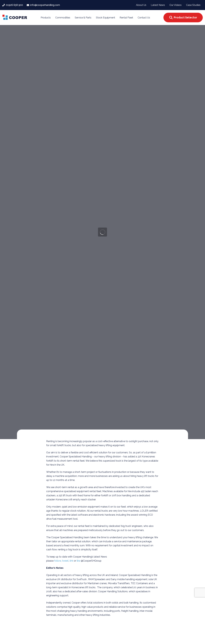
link (72, 560)
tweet (65, 560)
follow (57, 560)
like (79, 560)
